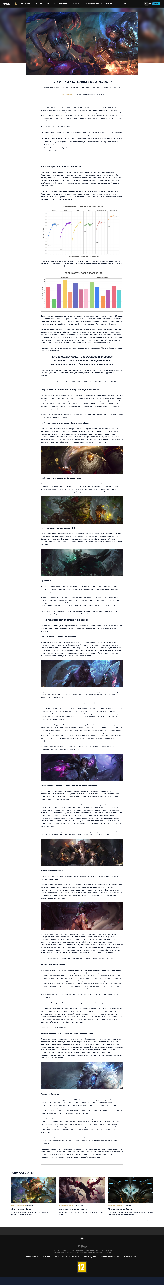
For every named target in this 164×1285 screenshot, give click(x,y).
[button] (67, 94)
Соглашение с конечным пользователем (42, 1257)
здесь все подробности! (111, 113)
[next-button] (151, 1221)
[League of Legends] (16, 3)
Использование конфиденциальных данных (80, 1257)
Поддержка (86, 1231)
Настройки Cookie (130, 1257)
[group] (82, 1196)
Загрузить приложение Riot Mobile (108, 1231)
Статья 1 (47, 132)
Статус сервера (73, 1231)
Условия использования (110, 1257)
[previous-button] (148, 1221)
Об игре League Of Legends (53, 1231)
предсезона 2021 (51, 150)
